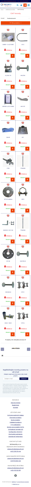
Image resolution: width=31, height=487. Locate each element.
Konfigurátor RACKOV (15, 432)
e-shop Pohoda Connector (23, 482)
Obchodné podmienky (15, 434)
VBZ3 (22, 199)
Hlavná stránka (15, 403)
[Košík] (25, 5)
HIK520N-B (8, 292)
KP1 (23, 137)
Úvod (2, 9)
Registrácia (15, 405)
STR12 (22, 323)
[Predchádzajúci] (2, 349)
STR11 (22, 292)
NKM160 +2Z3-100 (8, 230)
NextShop (14, 482)
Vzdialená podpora (15, 422)
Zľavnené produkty (15, 418)
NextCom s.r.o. (16, 484)
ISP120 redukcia (8, 199)
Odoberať (24, 378)
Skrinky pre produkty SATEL (15, 427)
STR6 (8, 168)
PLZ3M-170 (8, 75)
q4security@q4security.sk (9, 1)
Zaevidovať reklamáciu (15, 437)
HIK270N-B (23, 261)
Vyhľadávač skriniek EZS (15, 429)
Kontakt (15, 407)
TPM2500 (22, 230)
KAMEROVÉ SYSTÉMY (10, 9)
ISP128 (8, 261)
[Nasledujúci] (28, 349)
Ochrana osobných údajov (15, 415)
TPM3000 (22, 168)
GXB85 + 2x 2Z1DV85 (8, 44)
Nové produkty (15, 420)
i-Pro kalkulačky (15, 425)
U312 (22, 44)
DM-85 (8, 137)
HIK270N (23, 75)
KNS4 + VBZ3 (8, 323)
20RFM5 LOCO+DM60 (8, 106)
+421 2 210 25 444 (23, 1)
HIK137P (23, 106)
